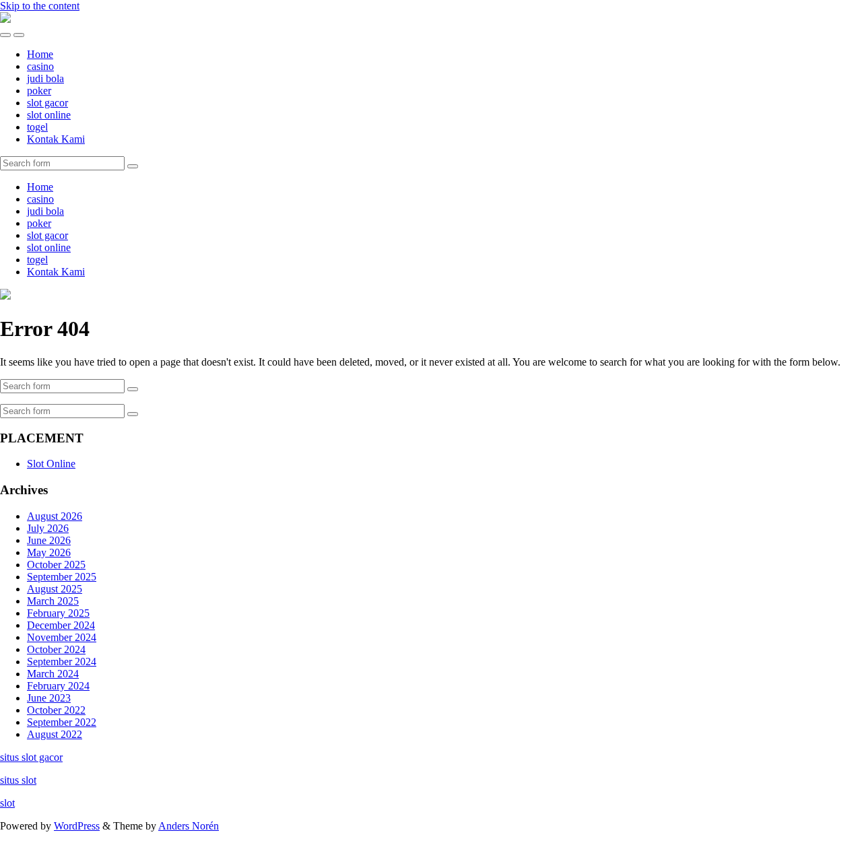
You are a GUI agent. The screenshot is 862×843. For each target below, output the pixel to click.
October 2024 (56, 649)
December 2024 (61, 625)
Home (40, 54)
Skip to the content (39, 5)
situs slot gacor (31, 757)
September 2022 (61, 722)
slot (7, 803)
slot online (49, 115)
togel (37, 127)
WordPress (77, 826)
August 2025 (54, 589)
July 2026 (48, 528)
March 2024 (53, 673)
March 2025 (53, 601)
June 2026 (49, 540)
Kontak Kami (56, 139)
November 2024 (61, 637)
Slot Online (51, 463)
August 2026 (54, 516)
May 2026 (49, 552)
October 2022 (56, 710)
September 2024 (61, 661)
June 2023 (49, 698)
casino (40, 66)
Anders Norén (188, 826)
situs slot (18, 780)
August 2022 (54, 734)
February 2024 (58, 686)
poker (39, 90)
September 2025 (61, 576)
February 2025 (58, 613)
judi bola (45, 78)
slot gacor (47, 102)
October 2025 (56, 564)
